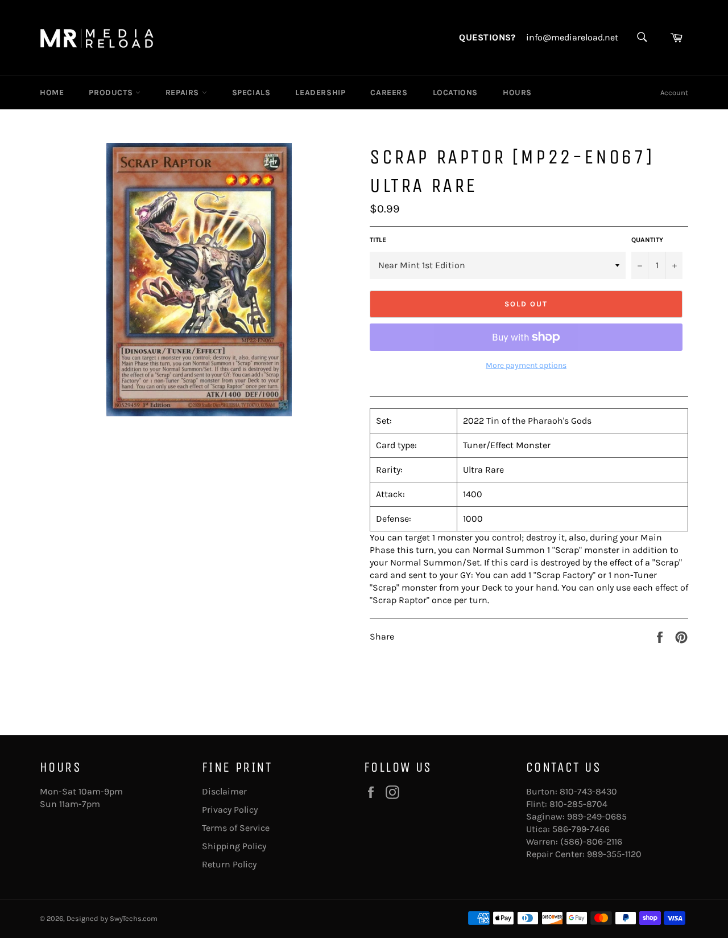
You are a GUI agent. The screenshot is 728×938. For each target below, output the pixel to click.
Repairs (184, 92)
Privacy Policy (230, 809)
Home (52, 92)
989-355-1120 (614, 854)
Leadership (320, 92)
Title (378, 240)
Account (674, 92)
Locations (455, 92)
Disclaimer (224, 791)
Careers (388, 92)
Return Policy (229, 864)
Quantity (647, 240)
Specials (251, 92)
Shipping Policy (234, 846)
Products (112, 92)
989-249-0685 (597, 816)
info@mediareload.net (572, 37)
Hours (517, 92)
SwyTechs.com (134, 918)
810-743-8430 (588, 791)
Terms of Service (236, 827)
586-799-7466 (581, 829)
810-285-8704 (578, 803)
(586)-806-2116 (591, 841)
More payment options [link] (526, 365)
